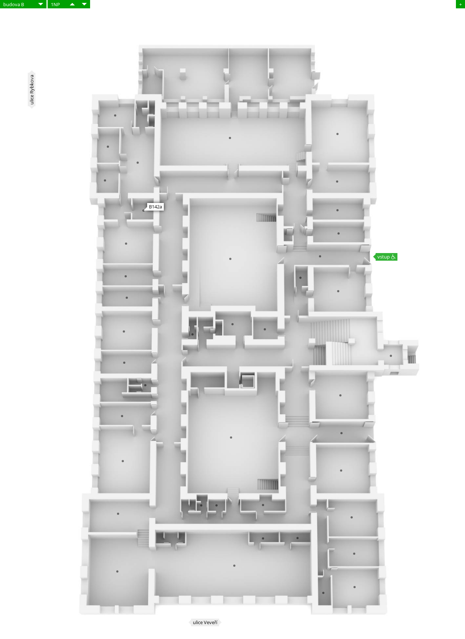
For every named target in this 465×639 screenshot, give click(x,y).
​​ (72, 4)
